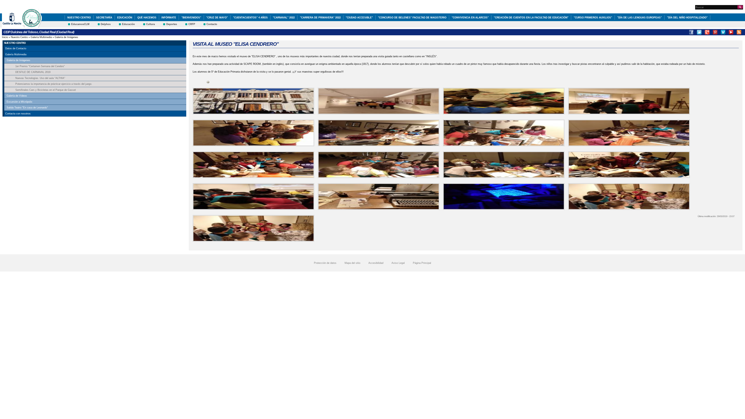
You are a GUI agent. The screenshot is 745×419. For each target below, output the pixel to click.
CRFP (191, 24)
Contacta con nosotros (18, 113)
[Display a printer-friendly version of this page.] (208, 81)
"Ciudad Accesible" (359, 17)
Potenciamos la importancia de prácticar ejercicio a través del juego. (53, 83)
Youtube (731, 32)
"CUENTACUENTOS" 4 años (250, 17)
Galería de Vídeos (17, 95)
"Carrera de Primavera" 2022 (320, 17)
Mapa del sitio (352, 262)
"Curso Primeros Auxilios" (593, 17)
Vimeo (723, 32)
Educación (124, 17)
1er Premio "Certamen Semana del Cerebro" (40, 66)
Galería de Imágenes (66, 37)
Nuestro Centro (79, 17)
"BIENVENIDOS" (191, 17)
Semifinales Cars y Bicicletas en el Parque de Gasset (45, 89)
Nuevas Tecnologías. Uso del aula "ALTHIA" (40, 78)
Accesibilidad (375, 262)
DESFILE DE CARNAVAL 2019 (32, 72)
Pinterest (715, 32)
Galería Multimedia (41, 37)
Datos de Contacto (15, 48)
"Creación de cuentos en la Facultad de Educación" (531, 17)
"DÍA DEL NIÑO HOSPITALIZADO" (687, 17)
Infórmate (168, 17)
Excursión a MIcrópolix (19, 101)
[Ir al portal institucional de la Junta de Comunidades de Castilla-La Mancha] (17, 25)
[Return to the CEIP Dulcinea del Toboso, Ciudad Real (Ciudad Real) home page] (32, 25)
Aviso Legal (398, 262)
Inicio (5, 37)
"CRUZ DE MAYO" (217, 17)
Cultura (150, 24)
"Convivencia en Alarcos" (470, 17)
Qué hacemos (146, 17)
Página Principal (422, 262)
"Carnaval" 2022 (284, 17)
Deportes (171, 24)
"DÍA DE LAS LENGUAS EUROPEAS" (639, 17)
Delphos (106, 24)
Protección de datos (325, 262)
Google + (707, 32)
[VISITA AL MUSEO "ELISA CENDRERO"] (253, 101)
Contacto (211, 24)
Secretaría (104, 17)
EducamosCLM (80, 24)
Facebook (691, 32)
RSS (739, 32)
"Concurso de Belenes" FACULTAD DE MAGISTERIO (412, 17)
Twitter (699, 32)
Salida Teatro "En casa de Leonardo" (27, 107)
